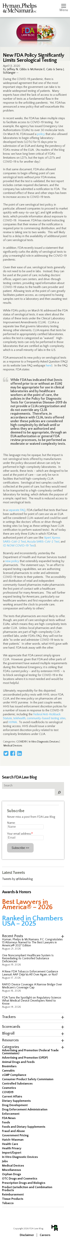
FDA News (8, 1118)
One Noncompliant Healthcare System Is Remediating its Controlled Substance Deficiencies (28, 958)
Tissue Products (12, 1199)
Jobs (5, 1161)
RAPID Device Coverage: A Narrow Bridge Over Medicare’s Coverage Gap (32, 986)
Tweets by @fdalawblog (17, 879)
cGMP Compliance (14, 1075)
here (48, 365)
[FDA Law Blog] (35, 28)
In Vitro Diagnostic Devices (44, 741)
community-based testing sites (46, 718)
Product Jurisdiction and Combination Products (27, 1188)
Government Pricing (15, 1135)
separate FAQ (16, 510)
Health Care (10, 1144)
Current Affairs (12, 1096)
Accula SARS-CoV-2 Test (43, 541)
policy (41, 134)
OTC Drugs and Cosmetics (19, 1178)
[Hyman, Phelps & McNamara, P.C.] (19, 8)
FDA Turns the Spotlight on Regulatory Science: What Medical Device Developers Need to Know (31, 1000)
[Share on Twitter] (6, 753)
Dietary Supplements (16, 1101)
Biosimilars (9, 1066)
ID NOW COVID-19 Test (19, 545)
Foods (6, 1122)
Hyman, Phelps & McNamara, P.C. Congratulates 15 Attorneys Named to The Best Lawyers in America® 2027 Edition (32, 942)
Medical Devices (13, 745)
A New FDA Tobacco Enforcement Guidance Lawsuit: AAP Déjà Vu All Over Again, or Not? (30, 973)
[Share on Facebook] (12, 753)
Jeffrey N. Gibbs (17, 69)
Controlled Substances (17, 1083)
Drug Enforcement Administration (24, 1109)
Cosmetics (9, 1088)
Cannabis (8, 1070)
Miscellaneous (11, 1170)
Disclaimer (27, 1235)
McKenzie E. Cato (41, 69)
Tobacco (8, 1203)
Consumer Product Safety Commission (27, 1079)
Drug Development (15, 1105)
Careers (45, 1235)
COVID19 (21, 741)
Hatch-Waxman (13, 1139)
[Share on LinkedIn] (19, 753)
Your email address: (20, 833)
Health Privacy (11, 1148)
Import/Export (11, 1152)
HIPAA (12, 722)
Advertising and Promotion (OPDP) (25, 1057)
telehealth (19, 718)
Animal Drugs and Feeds (18, 1062)
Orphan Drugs (11, 1174)
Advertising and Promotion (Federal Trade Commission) (30, 1052)
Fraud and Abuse (13, 1131)
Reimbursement (13, 1194)
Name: (11, 822)
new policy (12, 561)
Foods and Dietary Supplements (23, 1126)
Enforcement (10, 1113)
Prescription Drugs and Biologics (23, 1183)
